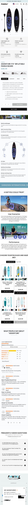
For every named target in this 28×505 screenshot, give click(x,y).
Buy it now (14, 109)
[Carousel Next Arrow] (26, 19)
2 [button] (11, 422)
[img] (9, 365)
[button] (5, 350)
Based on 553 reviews (7, 345)
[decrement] (2, 104)
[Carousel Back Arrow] (2, 19)
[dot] (10, 34)
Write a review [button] (14, 347)
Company (14, 483)
